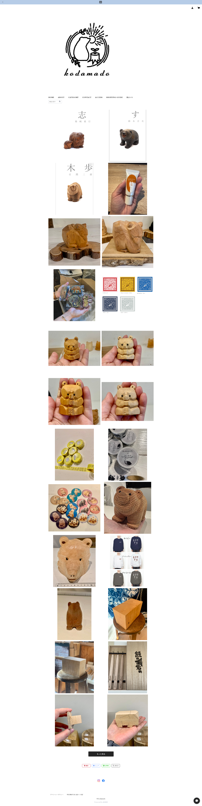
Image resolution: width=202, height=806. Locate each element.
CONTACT (87, 97)
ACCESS (98, 97)
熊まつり (130, 97)
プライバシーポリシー (57, 794)
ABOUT (61, 97)
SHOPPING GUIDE (114, 97)
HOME (51, 97)
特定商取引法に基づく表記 (75, 794)
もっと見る (101, 754)
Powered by (98, 802)
